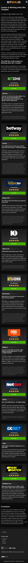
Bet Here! (14, 88)
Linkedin (4, 543)
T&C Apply (3, 102)
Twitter (3, 541)
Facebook (4, 539)
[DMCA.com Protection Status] (4, 557)
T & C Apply (4, 149)
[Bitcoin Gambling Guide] (14, 3)
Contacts (4, 532)
